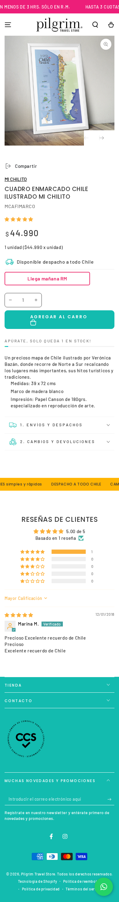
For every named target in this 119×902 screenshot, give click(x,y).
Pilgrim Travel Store (38, 874)
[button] (95, 25)
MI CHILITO (16, 179)
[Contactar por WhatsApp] (104, 887)
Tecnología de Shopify (37, 881)
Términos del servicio (84, 889)
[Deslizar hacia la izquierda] (91, 138)
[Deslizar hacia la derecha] (106, 138)
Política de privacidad (41, 889)
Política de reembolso (82, 881)
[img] (19, 615)
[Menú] (8, 25)
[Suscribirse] (110, 799)
